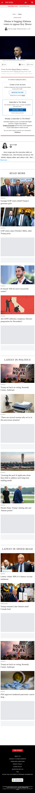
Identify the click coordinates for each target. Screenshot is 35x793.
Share (5, 64)
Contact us (17, 132)
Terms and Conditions (17, 761)
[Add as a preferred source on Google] (17, 780)
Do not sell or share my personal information (17, 774)
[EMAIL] (11, 147)
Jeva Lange (13, 29)
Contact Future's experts (17, 759)
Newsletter (31, 64)
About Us (17, 756)
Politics (20, 14)
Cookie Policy (17, 766)
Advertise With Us (17, 769)
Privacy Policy (17, 764)
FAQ (17, 771)
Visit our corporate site (23, 787)
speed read (17, 17)
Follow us (23, 64)
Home (14, 14)
